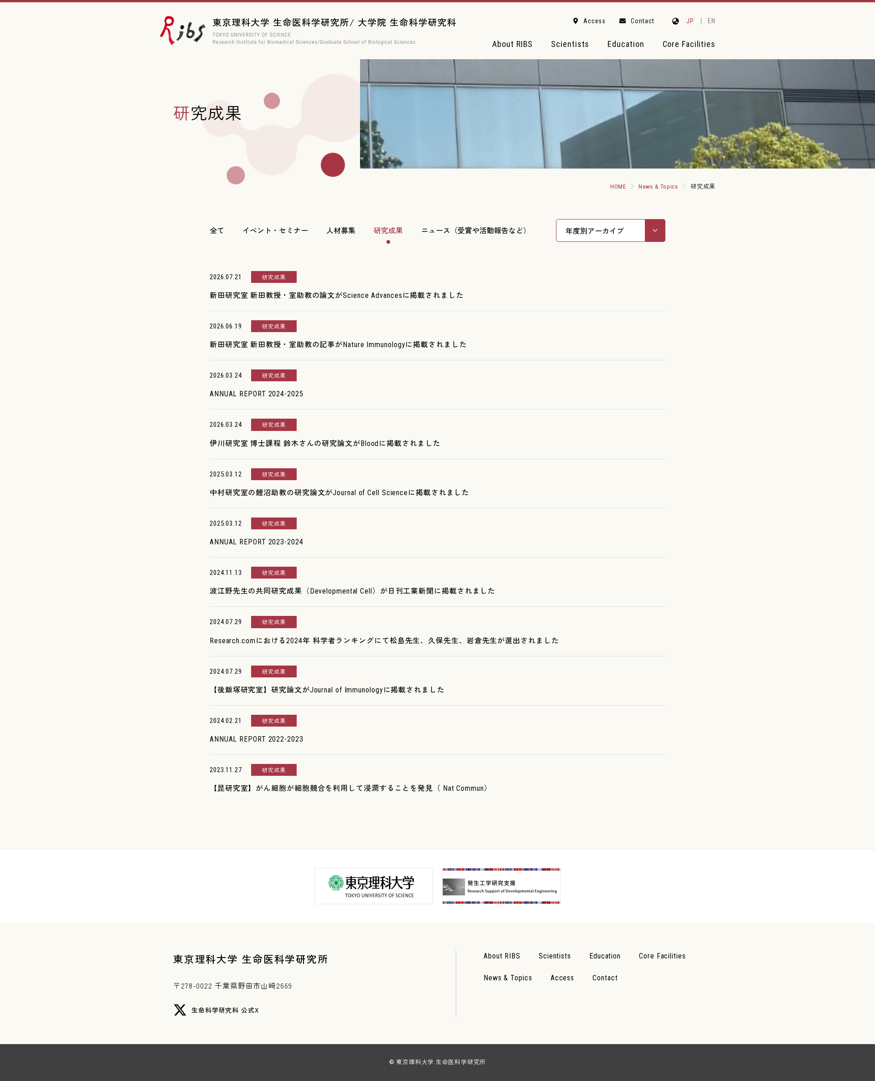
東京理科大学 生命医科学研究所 (250, 958)
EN (711, 21)
